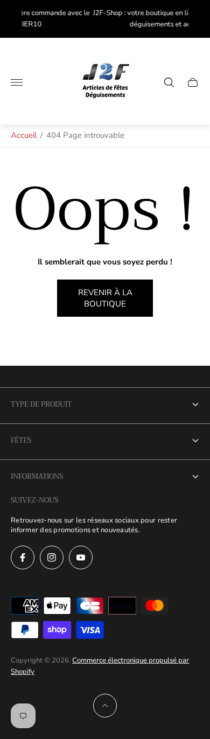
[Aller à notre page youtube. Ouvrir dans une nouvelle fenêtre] (81, 557)
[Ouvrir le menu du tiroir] (17, 82)
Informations (37, 476)
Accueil (24, 135)
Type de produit (41, 404)
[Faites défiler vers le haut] (105, 705)
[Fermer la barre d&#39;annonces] (193, 19)
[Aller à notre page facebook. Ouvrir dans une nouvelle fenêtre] (22, 557)
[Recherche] (169, 82)
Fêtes (21, 440)
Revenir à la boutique (105, 298)
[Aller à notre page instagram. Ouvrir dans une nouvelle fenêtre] (52, 557)
